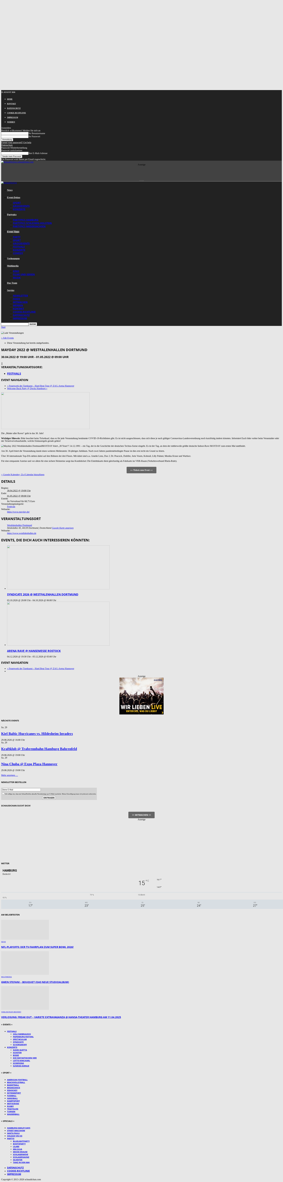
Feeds (16, 299)
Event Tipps (13, 231)
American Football (17, 1079)
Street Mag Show (16, 1130)
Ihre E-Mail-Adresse (37, 153)
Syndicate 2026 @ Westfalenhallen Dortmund (42, 594)
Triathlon (12, 1109)
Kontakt (11, 104)
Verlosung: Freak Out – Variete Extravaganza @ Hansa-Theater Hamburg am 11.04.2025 (61, 1017)
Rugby (10, 1106)
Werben (11, 122)
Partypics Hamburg (25, 220)
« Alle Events (7, 338)
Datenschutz (14, 108)
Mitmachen (20, 302)
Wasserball (13, 1114)
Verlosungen (13, 258)
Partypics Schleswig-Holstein (32, 223)
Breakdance (13, 1087)
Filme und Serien (24, 274)
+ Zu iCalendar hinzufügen (31, 474)
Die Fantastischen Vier (25, 1058)
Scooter (17, 1052)
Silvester (17, 1159)
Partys (10, 1138)
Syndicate (18, 1042)
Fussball (11, 1095)
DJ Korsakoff (20, 1044)
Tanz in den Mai (21, 1162)
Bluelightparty (21, 1141)
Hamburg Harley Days (18, 1128)
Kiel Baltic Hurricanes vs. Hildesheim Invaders (37, 734)
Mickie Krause (20, 1151)
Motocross (13, 1103)
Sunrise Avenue (21, 1066)
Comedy (18, 253)
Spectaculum (20, 1039)
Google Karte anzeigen (63, 528)
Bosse (16, 1055)
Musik (17, 277)
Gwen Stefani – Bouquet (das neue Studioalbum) (35, 982)
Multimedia (13, 266)
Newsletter (20, 295)
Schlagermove (20, 1154)
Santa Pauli (13, 1133)
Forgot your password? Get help (16, 142)
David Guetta (20, 1050)
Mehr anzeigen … (9, 775)
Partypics (12, 214)
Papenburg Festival (23, 1036)
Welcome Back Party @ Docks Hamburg (27, 388)
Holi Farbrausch (22, 1034)
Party (16, 237)
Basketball (13, 1085)
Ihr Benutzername (36, 133)
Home (10, 99)
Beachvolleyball (16, 1082)
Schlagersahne (21, 1157)
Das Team (12, 283)
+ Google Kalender (10, 474)
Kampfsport (13, 1101)
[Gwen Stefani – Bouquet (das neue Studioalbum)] (25, 974)
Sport (17, 202)
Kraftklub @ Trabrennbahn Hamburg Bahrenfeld (39, 749)
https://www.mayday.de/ (18, 512)
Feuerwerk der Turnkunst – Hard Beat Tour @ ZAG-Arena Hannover (40, 386)
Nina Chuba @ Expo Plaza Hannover (29, 764)
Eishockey (12, 1090)
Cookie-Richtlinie (16, 113)
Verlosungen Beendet (11, 1012)
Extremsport (14, 1093)
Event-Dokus (13, 197)
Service (10, 290)
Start (3, 327)
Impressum (12, 117)
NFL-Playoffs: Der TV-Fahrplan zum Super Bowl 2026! (37, 947)
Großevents (21, 206)
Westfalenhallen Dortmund (19, 525)
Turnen (11, 1111)
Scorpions (18, 1063)
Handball (12, 1098)
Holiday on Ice (14, 1136)
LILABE (16, 1146)
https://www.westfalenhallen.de (21, 533)
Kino (16, 271)
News (10, 190)
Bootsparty (19, 1143)
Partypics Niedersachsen (29, 226)
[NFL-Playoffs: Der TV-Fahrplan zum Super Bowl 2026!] (25, 939)
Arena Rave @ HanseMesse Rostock (34, 651)
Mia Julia (17, 1149)
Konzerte (19, 209)
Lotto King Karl (21, 1060)
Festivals (19, 246)
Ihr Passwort (34, 136)
